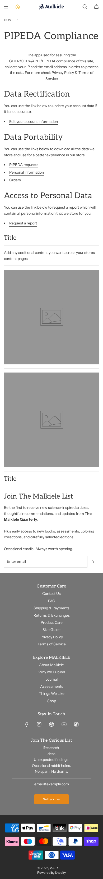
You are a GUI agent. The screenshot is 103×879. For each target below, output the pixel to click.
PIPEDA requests (23, 164)
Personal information (26, 172)
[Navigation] (6, 6)
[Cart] (96, 6)
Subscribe (51, 799)
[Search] (85, 6)
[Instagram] (39, 724)
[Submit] (93, 561)
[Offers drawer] (17, 6)
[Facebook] (26, 724)
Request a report (23, 223)
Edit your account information (33, 121)
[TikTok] (76, 724)
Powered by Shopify (51, 873)
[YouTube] (64, 724)
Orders (15, 180)
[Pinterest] (51, 724)
